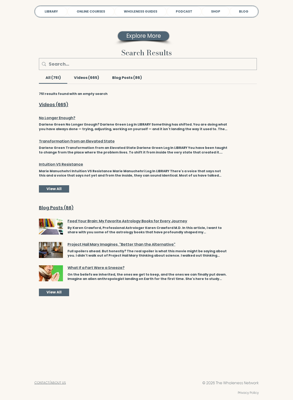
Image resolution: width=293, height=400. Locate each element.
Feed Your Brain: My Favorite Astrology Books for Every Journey (127, 221)
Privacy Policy (248, 392)
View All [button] (54, 188)
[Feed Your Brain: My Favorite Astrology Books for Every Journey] (51, 227)
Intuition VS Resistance (61, 164)
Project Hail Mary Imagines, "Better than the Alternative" (121, 244)
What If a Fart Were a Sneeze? (96, 267)
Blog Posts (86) (56, 207)
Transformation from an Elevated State (77, 141)
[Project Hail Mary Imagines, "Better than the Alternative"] (51, 250)
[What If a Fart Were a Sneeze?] (51, 273)
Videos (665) (53, 104)
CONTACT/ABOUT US (50, 382)
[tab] (53, 78)
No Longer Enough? (57, 118)
